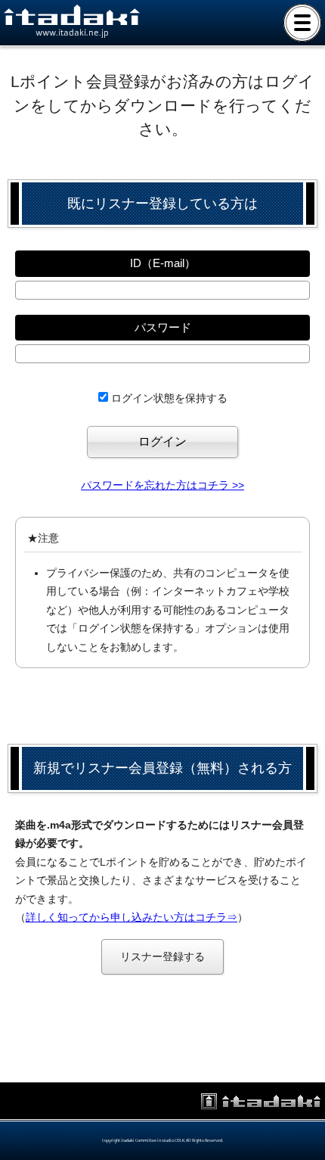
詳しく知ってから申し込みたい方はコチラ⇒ (131, 917)
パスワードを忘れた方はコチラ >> (162, 485)
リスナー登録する (162, 956)
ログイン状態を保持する (169, 398)
